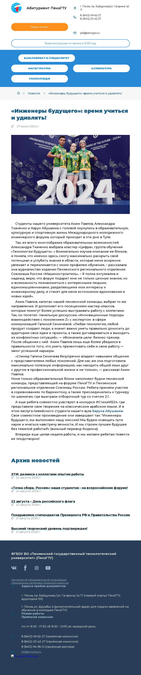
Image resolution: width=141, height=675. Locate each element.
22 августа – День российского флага (43, 501)
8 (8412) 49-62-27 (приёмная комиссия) (49, 636)
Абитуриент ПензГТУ (47, 8)
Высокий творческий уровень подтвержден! (49, 528)
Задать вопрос (40, 27)
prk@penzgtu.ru (90, 33)
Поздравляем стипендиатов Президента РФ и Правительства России (70, 515)
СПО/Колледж (39, 78)
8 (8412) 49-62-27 (90, 15)
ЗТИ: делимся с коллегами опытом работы (47, 474)
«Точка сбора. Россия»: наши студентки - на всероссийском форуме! (69, 488)
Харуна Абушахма (107, 411)
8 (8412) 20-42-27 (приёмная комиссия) (49, 641)
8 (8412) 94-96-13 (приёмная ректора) (47, 646)
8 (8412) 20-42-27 (90, 18)
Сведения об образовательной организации (38, 579)
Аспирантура (101, 68)
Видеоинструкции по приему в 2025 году (70, 43)
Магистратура (39, 68)
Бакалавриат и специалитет (46, 58)
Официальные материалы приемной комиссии (40, 582)
